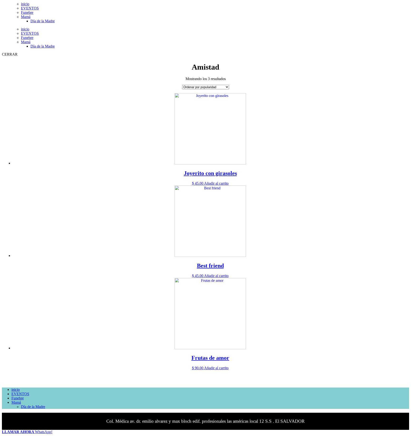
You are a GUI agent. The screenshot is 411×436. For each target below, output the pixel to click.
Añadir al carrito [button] (216, 183)
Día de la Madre (42, 21)
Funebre (27, 12)
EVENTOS (30, 8)
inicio (25, 4)
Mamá (25, 17)
